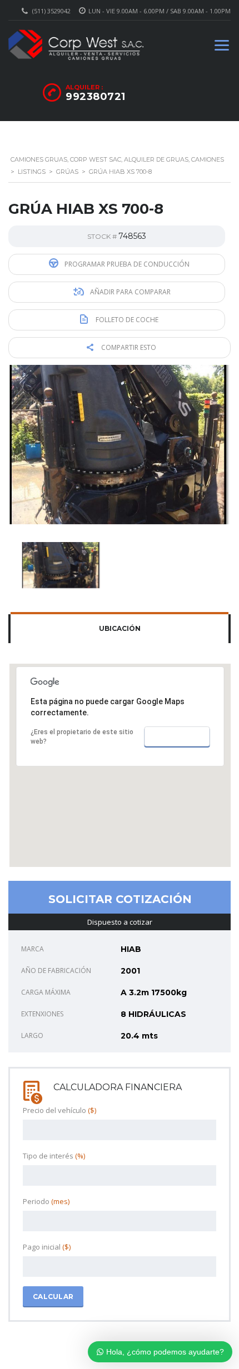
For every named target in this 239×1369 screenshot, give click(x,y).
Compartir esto (127, 347)
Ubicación (120, 628)
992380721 (96, 97)
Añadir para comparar (129, 292)
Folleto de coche (126, 319)
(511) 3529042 (51, 11)
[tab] (119, 628)
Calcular (53, 1296)
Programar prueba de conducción (126, 264)
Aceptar (177, 736)
